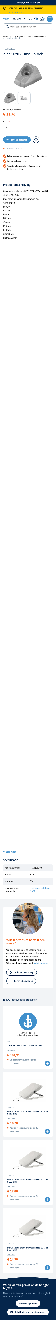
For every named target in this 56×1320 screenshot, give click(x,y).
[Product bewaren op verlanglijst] (36, 139)
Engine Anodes (39, 36)
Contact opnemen (28, 1303)
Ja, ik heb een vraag (24, 972)
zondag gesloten (19, 139)
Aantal (6, 121)
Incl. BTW (16, 19)
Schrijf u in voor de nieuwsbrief (30, 1312)
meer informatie (16, 12)
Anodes (28, 36)
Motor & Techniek (16, 36)
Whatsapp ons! (41, 963)
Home (5, 36)
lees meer (11, 852)
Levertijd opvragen (23, 981)
